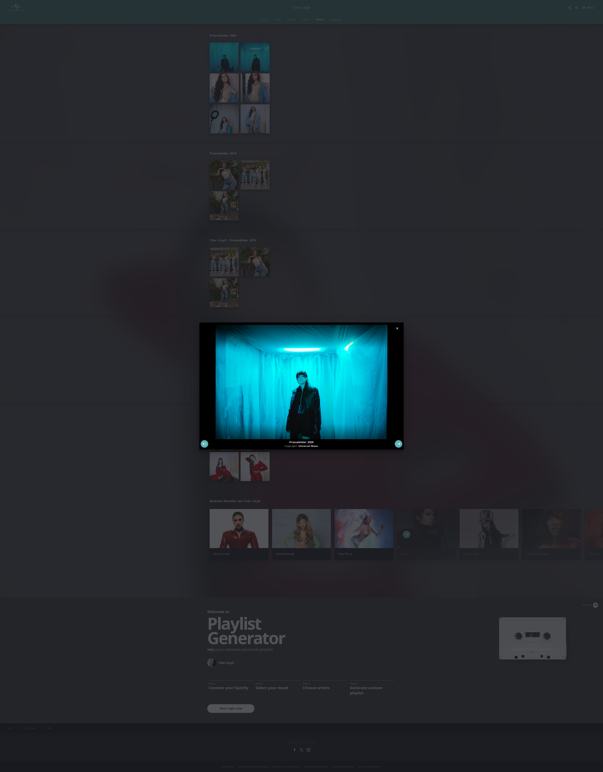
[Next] (398, 444)
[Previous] (204, 444)
